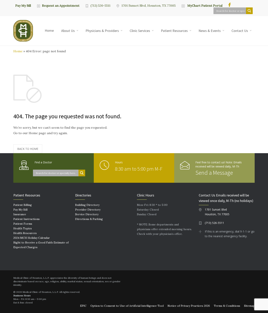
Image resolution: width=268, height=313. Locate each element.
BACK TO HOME (27, 149)
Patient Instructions (26, 219)
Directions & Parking (89, 219)
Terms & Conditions (227, 306)
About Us (68, 30)
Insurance (19, 214)
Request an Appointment (60, 5)
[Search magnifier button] (249, 10)
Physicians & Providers (102, 30)
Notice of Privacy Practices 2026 (189, 306)
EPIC (83, 306)
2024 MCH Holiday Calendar (31, 238)
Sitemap (249, 306)
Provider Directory (87, 209)
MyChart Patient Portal (204, 5)
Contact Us (240, 30)
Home (49, 30)
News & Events (210, 30)
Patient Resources (174, 30)
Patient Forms (22, 223)
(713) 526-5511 (100, 5)
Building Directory (87, 205)
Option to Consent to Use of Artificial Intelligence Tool (127, 306)
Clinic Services (140, 30)
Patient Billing (22, 205)
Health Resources (25, 233)
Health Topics (22, 228)
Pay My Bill (23, 5)
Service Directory (86, 214)
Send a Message (214, 172)
